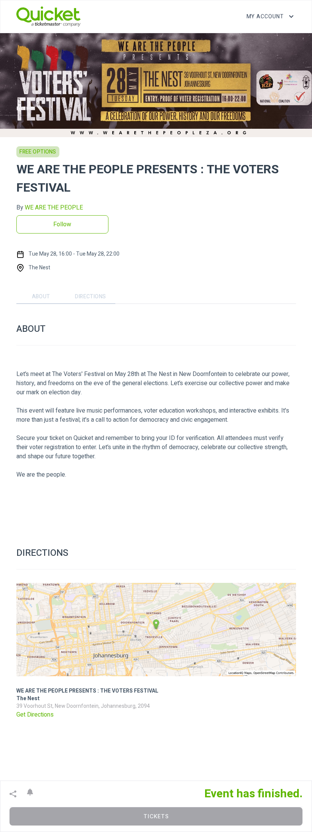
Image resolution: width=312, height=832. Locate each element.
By (49, 207)
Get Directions (35, 714)
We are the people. (41, 474)
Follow (62, 224)
